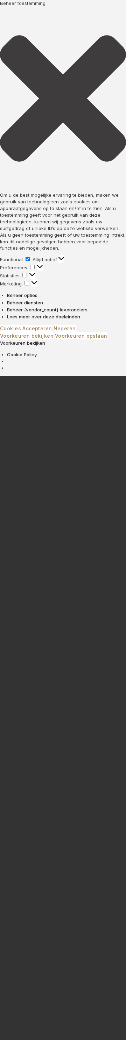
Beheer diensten (25, 302)
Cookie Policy (22, 354)
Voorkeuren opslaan (81, 336)
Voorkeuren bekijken (27, 336)
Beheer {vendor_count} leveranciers (47, 309)
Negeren (65, 328)
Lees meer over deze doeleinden (43, 316)
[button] (63, 99)
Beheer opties (22, 295)
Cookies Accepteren (26, 328)
